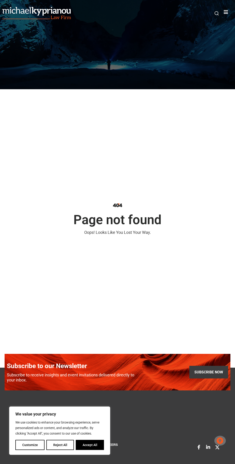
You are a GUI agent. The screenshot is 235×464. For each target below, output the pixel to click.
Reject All (60, 445)
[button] (217, 13)
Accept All (90, 445)
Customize (30, 445)
